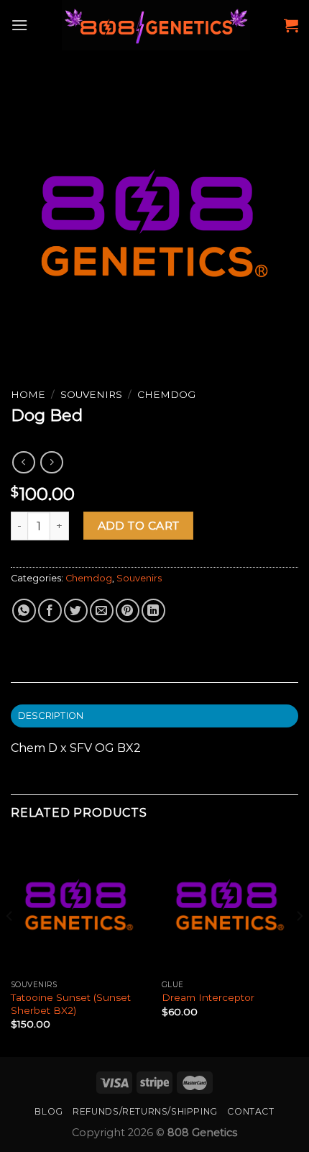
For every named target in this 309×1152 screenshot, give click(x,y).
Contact (250, 1111)
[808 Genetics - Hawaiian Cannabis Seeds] (156, 25)
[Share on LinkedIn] (153, 610)
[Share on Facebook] (50, 610)
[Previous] (10, 945)
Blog (48, 1111)
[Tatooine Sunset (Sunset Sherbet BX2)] (79, 904)
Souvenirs (91, 394)
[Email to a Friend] (102, 610)
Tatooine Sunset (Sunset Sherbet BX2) (71, 1004)
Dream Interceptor (208, 997)
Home (28, 394)
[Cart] (291, 25)
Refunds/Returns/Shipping (145, 1111)
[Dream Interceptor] (230, 904)
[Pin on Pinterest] (127, 610)
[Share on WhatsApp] (24, 610)
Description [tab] (51, 715)
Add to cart (139, 525)
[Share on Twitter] (76, 610)
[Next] (299, 945)
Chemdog (166, 394)
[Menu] (19, 24)
